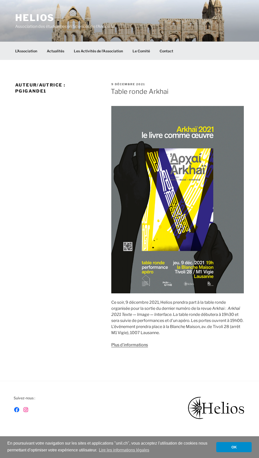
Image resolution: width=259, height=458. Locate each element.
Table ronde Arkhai (139, 91)
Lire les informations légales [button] (124, 450)
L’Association (26, 51)
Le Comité (141, 51)
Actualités (55, 51)
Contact (166, 51)
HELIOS (34, 17)
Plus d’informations (129, 344)
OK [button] (234, 447)
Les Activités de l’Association (98, 51)
